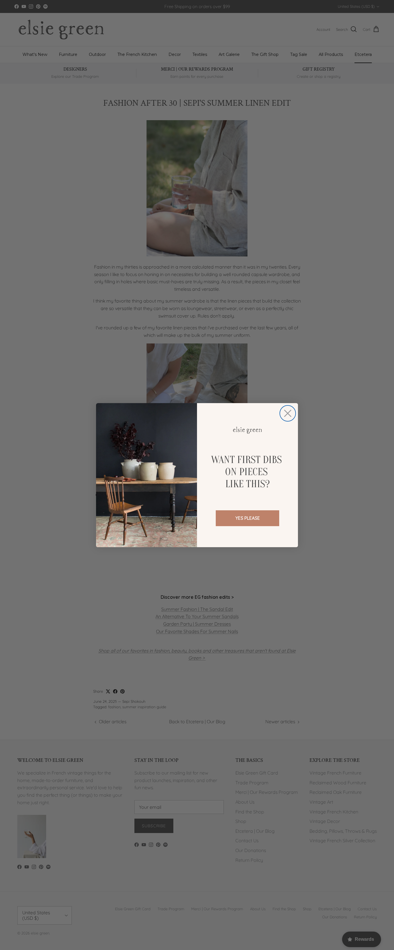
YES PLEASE (247, 518)
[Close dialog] (288, 413)
